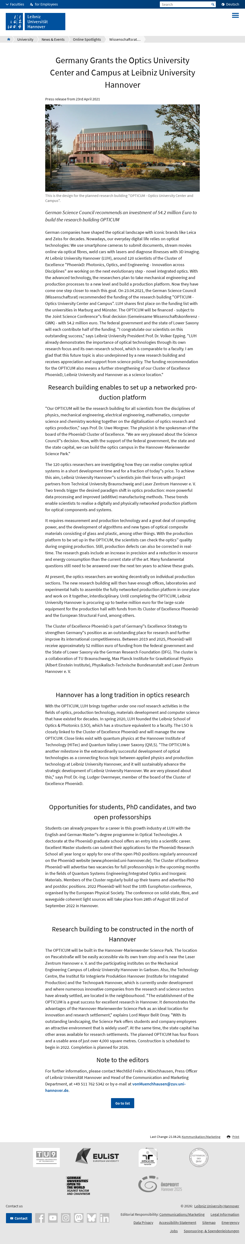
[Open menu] (235, 21)
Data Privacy (143, 1222)
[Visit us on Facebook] (40, 1217)
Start (213, 4)
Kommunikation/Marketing (201, 1137)
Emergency (230, 1222)
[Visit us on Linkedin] (105, 1217)
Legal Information (225, 1214)
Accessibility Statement (177, 1222)
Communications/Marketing (182, 1214)
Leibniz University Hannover (216, 1206)
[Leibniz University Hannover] (7, 39)
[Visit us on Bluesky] (92, 1217)
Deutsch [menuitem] (232, 4)
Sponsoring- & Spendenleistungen (211, 1230)
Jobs (174, 1230)
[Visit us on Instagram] (66, 1217)
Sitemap (209, 1222)
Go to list (122, 1103)
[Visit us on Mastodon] (79, 1217)
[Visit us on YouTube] (53, 1217)
